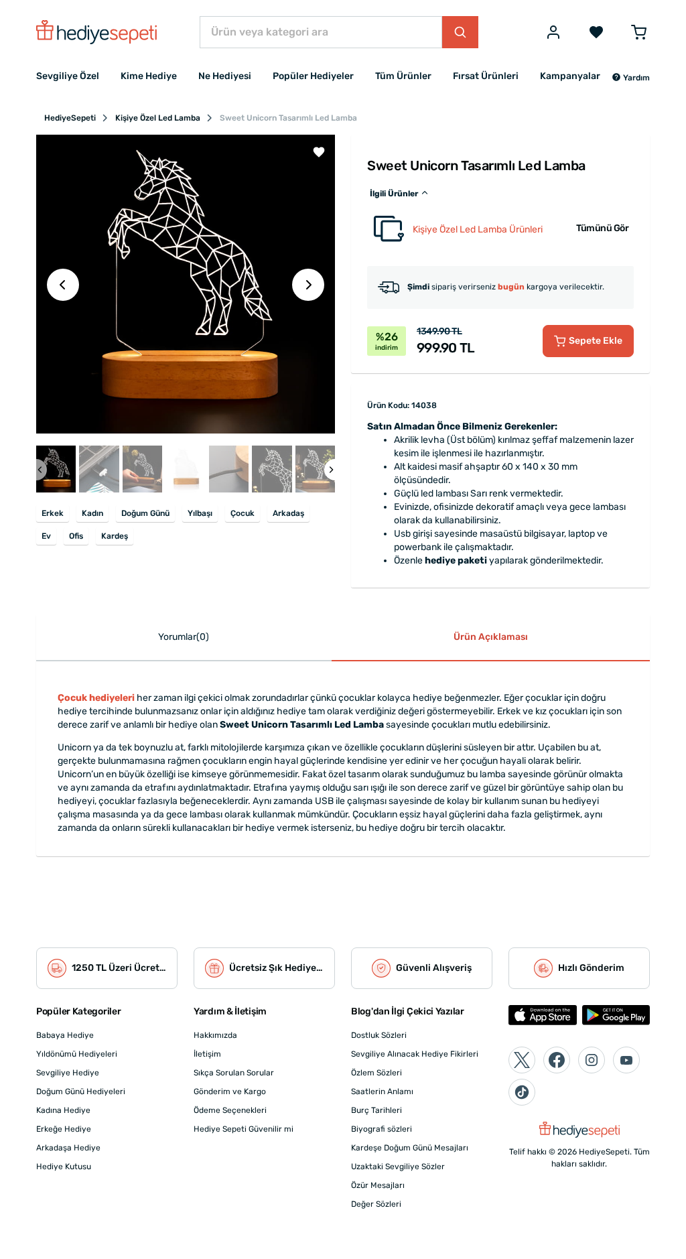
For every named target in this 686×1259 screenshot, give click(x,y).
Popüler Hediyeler (313, 76)
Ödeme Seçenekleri (230, 1110)
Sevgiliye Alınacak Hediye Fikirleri (414, 1054)
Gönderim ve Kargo (230, 1091)
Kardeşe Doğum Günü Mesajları (409, 1147)
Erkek (53, 513)
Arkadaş (288, 513)
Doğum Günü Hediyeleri (80, 1091)
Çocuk (242, 513)
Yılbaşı (200, 513)
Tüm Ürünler (403, 76)
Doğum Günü (145, 513)
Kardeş (114, 536)
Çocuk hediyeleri (96, 698)
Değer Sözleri (376, 1204)
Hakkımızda (215, 1035)
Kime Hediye (149, 76)
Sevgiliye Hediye (67, 1072)
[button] (631, 77)
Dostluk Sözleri (379, 1035)
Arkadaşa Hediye (68, 1147)
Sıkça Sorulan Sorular (234, 1072)
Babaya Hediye (65, 1035)
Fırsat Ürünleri (486, 76)
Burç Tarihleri (376, 1110)
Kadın (92, 513)
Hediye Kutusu (63, 1166)
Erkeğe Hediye (63, 1129)
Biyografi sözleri (381, 1129)
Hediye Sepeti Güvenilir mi (243, 1129)
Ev (46, 536)
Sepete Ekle (595, 340)
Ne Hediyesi (224, 76)
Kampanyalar (570, 76)
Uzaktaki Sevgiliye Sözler (398, 1166)
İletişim (207, 1054)
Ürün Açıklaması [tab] (491, 637)
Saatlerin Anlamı (382, 1091)
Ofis (76, 536)
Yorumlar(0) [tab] (183, 637)
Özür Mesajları (378, 1185)
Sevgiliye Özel (67, 76)
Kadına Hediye (63, 1110)
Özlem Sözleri (376, 1072)
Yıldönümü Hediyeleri (76, 1054)
